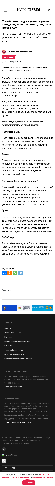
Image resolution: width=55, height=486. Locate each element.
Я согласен (28, 483)
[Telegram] (20, 273)
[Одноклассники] (9, 273)
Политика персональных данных (18, 359)
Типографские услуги (13, 350)
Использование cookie (14, 354)
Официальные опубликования (17, 341)
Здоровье (8, 57)
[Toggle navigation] (5, 10)
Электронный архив (12, 333)
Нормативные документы (16, 422)
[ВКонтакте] (4, 273)
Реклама (8, 346)
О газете (8, 328)
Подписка (8, 337)
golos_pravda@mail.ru (13, 387)
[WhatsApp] (15, 273)
